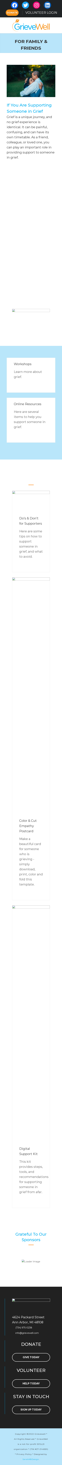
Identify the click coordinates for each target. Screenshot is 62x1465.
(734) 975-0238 (23, 1327)
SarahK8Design (31, 1459)
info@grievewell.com (27, 1333)
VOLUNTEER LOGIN (41, 13)
